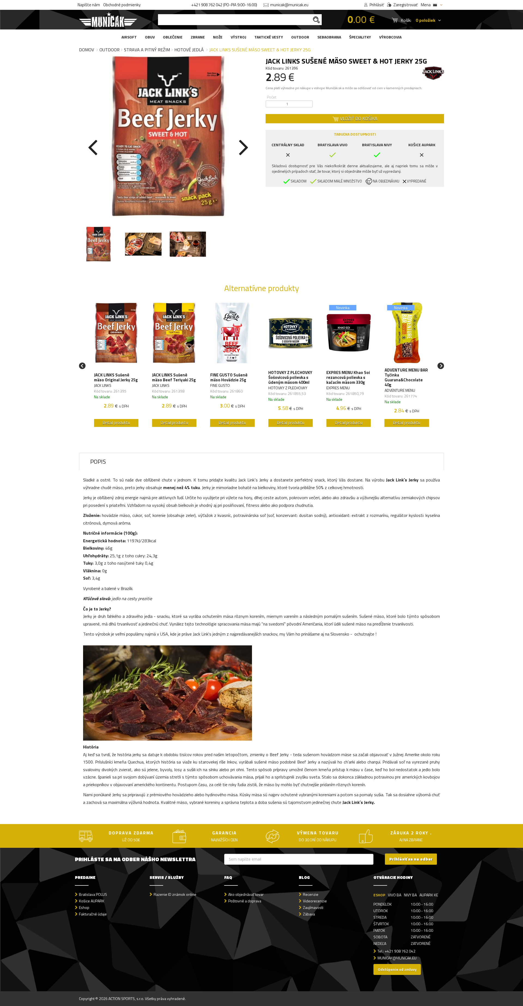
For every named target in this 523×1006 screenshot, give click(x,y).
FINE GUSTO (220, 385)
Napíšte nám (89, 5)
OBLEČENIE (173, 37)
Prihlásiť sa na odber (411, 859)
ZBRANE (198, 37)
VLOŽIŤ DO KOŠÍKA (358, 118)
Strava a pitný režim (147, 49)
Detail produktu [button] (116, 423)
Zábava (309, 914)
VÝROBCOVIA (390, 37)
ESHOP (379, 895)
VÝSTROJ (238, 37)
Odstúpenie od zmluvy (397, 969)
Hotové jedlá (189, 49)
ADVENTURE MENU (400, 390)
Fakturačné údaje (93, 914)
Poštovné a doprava (244, 901)
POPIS (98, 461)
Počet (271, 97)
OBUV (150, 37)
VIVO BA (394, 895)
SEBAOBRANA (329, 37)
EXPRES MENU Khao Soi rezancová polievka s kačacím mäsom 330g (348, 377)
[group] (116, 366)
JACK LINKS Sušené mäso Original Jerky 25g (116, 377)
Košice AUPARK (91, 901)
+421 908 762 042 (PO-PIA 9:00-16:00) (224, 5)
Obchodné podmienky (122, 5)
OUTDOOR (300, 37)
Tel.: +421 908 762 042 (396, 951)
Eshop (84, 907)
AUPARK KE (428, 895)
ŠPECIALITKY (360, 37)
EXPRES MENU (338, 388)
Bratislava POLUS (93, 894)
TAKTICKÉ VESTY (268, 37)
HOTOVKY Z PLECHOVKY (287, 388)
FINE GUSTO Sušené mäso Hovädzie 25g (229, 377)
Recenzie (310, 894)
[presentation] (92, 146)
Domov (86, 49)
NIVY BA (410, 895)
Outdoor (109, 49)
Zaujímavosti (313, 907)
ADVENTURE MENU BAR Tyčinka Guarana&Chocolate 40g (406, 377)
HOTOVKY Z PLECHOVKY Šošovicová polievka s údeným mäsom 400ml (290, 377)
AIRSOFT (129, 37)
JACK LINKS (102, 385)
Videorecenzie (315, 901)
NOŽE (218, 37)
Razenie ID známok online (175, 894)
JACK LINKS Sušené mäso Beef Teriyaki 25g (174, 377)
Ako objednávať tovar (246, 894)
